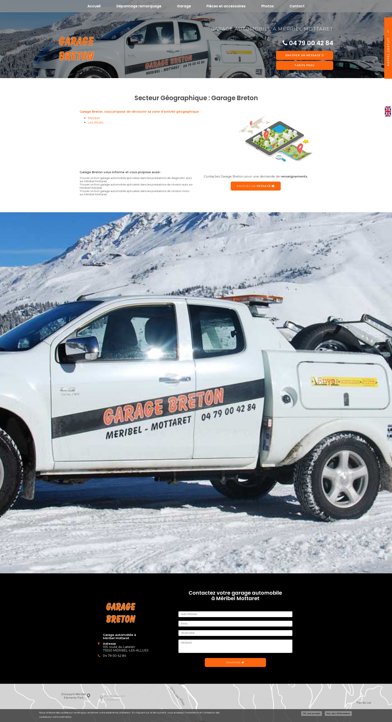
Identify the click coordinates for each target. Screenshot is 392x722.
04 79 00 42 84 (114, 656)
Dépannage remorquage (138, 6)
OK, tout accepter (311, 713)
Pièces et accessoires (226, 6)
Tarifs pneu (304, 65)
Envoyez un (254, 186)
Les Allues (95, 122)
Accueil (94, 6)
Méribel (94, 118)
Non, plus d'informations (338, 713)
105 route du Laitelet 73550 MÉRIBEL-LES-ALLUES (125, 648)
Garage (184, 6)
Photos (267, 6)
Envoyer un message (303, 55)
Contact (297, 6)
